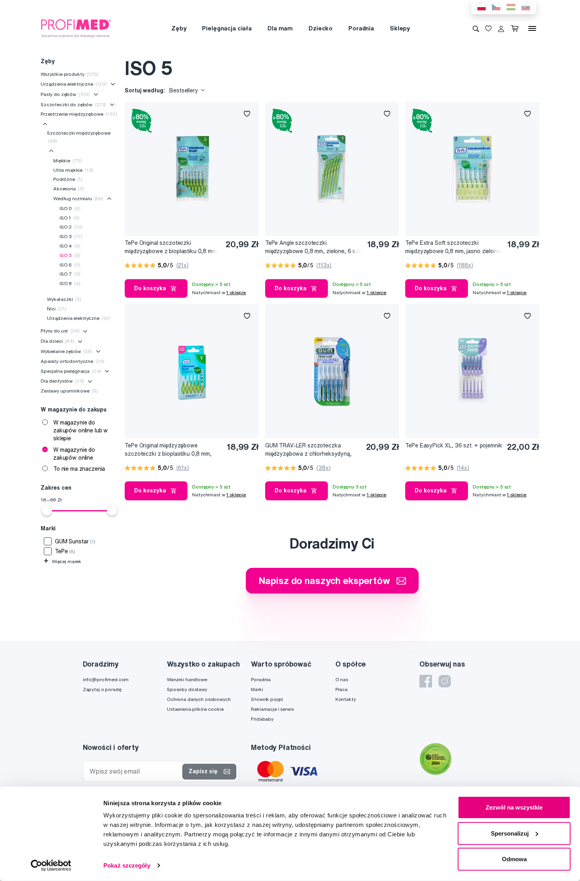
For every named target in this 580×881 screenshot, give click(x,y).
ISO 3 (71, 236)
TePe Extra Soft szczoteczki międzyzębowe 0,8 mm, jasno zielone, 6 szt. (453, 247)
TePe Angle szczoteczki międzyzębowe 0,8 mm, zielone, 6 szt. (313, 247)
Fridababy (262, 718)
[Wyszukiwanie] (476, 28)
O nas (341, 679)
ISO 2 (71, 226)
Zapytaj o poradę (102, 689)
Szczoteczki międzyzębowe (78, 136)
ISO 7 (70, 273)
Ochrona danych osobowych (199, 699)
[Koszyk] (516, 28)
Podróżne (67, 179)
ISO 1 (70, 217)
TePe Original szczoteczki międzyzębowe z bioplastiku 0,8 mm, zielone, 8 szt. (171, 247)
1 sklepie (236, 292)
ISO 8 (70, 283)
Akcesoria (68, 188)
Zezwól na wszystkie (514, 807)
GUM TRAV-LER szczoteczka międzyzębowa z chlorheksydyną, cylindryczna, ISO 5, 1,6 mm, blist (308, 450)
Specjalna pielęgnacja (71, 371)
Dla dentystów (62, 380)
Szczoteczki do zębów (73, 104)
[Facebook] (425, 681)
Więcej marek (62, 561)
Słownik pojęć (267, 699)
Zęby (178, 28)
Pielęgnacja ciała (227, 28)
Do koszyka (150, 288)
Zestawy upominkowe (69, 390)
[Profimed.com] (76, 28)
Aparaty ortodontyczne (73, 361)
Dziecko (321, 28)
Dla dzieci (57, 341)
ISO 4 (70, 245)
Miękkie (67, 160)
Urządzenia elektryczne (74, 83)
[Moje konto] (501, 28)
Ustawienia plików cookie (195, 709)
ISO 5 (70, 255)
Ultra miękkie (73, 170)
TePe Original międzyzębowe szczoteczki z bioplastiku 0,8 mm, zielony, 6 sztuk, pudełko (168, 450)
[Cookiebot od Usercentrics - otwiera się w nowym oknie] (51, 866)
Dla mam (280, 28)
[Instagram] (444, 681)
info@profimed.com (106, 679)
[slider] (47, 510)
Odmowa (514, 859)
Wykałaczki (64, 299)
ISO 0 (70, 208)
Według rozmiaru (78, 198)
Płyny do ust (60, 330)
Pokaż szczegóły (126, 865)
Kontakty (345, 699)
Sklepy (400, 28)
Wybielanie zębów (66, 351)
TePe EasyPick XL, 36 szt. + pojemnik (453, 445)
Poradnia (361, 28)
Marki (257, 689)
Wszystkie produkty (70, 74)
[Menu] (532, 28)
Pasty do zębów (65, 94)
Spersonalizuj (510, 833)
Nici (56, 308)
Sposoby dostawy (187, 689)
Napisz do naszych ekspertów (324, 580)
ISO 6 (70, 264)
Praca (341, 689)
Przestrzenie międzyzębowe (79, 113)
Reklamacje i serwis (272, 709)
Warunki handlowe (187, 679)
